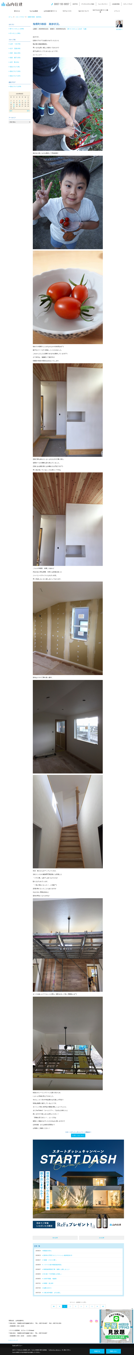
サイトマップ (14, 1340)
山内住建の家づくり (50, 11)
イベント (117, 11)
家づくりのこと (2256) (17, 28)
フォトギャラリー (103, 4)
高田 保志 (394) (15, 53)
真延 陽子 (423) (15, 57)
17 (14, 104)
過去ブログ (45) (15, 66)
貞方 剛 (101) (14, 62)
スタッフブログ (127, 4)
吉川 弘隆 (82, 29)
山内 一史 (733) (15, 44)
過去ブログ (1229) (15, 86)
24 (14, 106)
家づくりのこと (72, 29)
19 (19, 104)
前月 (11, 111)
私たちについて (84, 11)
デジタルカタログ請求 (87, 4)
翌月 (28, 111)
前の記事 (55, 1237)
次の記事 (101, 1237)
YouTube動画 (34, 11)
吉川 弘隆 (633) (15, 48)
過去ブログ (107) (15, 76)
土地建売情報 (116, 4)
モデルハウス (67, 11)
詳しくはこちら (79, 1135)
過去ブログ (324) (15, 71)
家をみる (17, 11)
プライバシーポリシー (55, 1350)
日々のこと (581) (15, 33)
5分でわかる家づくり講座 (100, 11)
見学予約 (75, 4)
